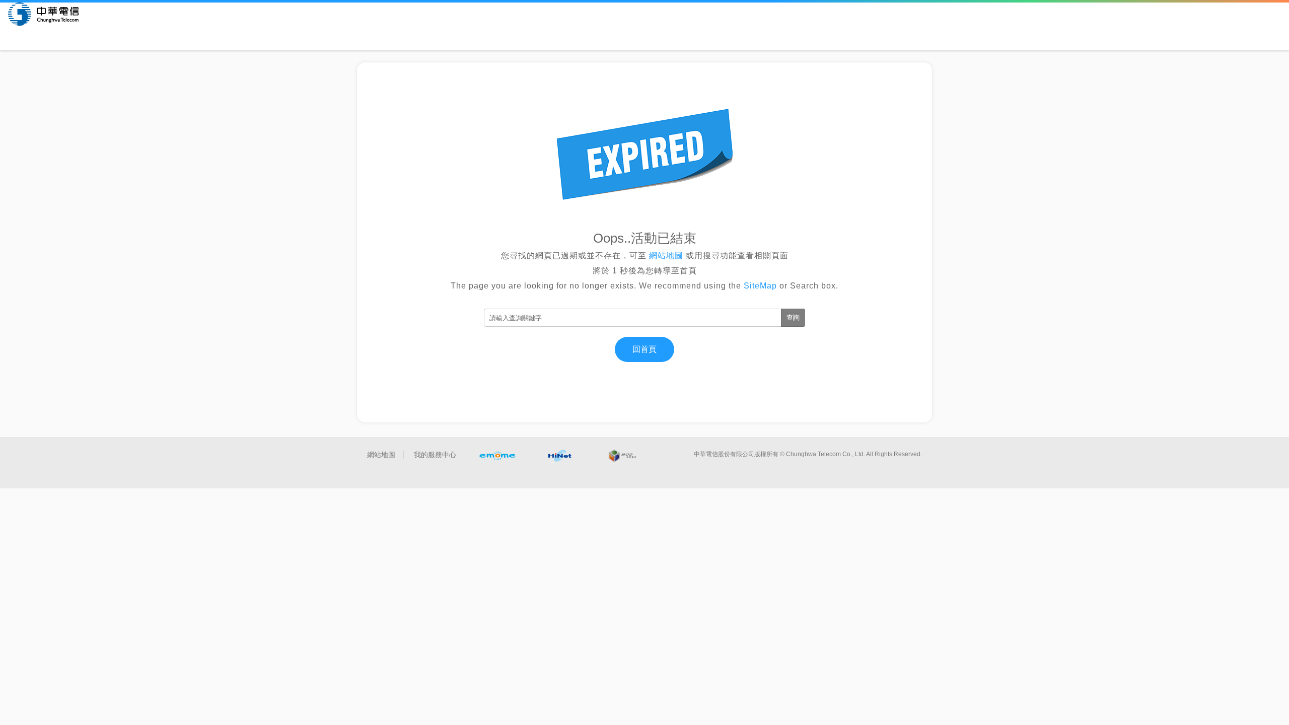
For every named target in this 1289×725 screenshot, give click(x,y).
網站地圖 (666, 255)
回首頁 (644, 349)
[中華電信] (43, 14)
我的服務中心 (435, 455)
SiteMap (760, 285)
